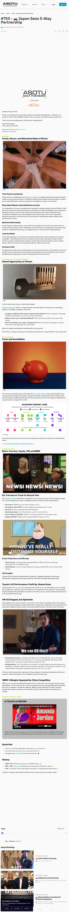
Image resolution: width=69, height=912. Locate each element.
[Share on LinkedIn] (66, 31)
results (28, 603)
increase (18, 587)
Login (6, 841)
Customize (17, 908)
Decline (27, 908)
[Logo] (10, 4)
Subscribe (11, 841)
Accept (7, 908)
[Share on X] (59, 31)
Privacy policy (11, 903)
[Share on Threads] (63, 31)
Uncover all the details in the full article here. (18, 443)
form (10, 332)
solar (38, 748)
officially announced (32, 197)
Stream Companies (8, 307)
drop (16, 753)
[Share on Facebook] (55, 31)
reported (8, 683)
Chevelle (16, 766)
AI (26, 751)
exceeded (14, 498)
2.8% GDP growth (39, 394)
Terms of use (21, 903)
